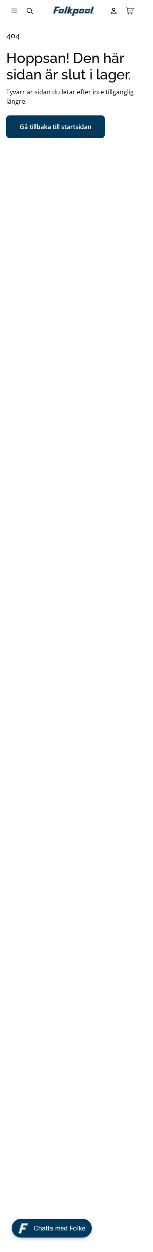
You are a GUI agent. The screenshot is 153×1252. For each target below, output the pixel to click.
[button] (52, 1230)
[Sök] (30, 11)
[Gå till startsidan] (73, 11)
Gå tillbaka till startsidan (55, 126)
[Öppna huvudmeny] (14, 11)
